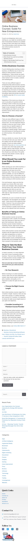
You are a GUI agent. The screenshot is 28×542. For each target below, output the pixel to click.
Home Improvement (7, 464)
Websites (4, 482)
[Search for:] (12, 394)
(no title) (4, 412)
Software (4, 471)
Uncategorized (6, 480)
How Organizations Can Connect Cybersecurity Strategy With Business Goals (12, 408)
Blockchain (5, 445)
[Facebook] (3, 529)
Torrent (4, 475)
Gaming (4, 462)
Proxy (3, 466)
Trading (4, 478)
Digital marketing (6, 452)
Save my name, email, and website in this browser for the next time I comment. (14, 379)
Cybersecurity (6, 450)
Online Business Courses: (10, 55)
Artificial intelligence (7, 441)
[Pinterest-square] (17, 529)
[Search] (24, 394)
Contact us (5, 495)
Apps (3, 438)
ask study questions (19, 145)
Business (6, 330)
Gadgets (4, 459)
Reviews (4, 468)
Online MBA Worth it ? (20, 326)
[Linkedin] (12, 529)
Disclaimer (5, 501)
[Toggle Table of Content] (23, 53)
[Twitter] (8, 529)
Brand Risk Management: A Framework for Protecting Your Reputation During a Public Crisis (13, 420)
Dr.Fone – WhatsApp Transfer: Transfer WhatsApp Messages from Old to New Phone (12, 425)
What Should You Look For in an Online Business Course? (13, 57)
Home (3, 494)
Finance (4, 457)
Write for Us (5, 503)
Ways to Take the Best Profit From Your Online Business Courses (14, 61)
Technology (5, 473)
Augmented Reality (7, 443)
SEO (15, 95)
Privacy (4, 499)
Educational (12, 330)
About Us (4, 497)
